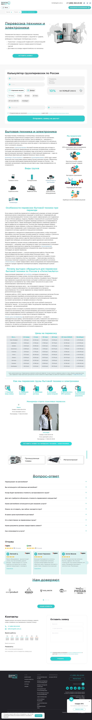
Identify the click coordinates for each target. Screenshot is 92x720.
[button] (43, 599)
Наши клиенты (46, 606)
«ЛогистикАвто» (10, 261)
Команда (27, 681)
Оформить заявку (79, 709)
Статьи (26, 684)
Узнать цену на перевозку (13, 317)
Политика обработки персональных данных (75, 692)
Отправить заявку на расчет (46, 118)
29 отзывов (18, 548)
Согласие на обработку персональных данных (74, 693)
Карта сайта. (82, 698)
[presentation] (5, 562)
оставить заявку (25, 55)
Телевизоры (13, 202)
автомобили (28, 274)
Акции (26, 686)
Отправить (60, 658)
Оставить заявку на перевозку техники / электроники (46, 443)
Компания (27, 677)
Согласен (38, 715)
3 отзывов (39, 548)
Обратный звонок (77, 678)
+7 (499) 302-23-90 (77, 374)
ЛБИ (82, 695)
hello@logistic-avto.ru (57, 3)
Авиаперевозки (42, 696)
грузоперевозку (46, 246)
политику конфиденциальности (34, 113)
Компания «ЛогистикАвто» (14, 157)
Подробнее (9, 568)
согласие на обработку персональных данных (58, 113)
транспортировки (21, 147)
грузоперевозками (37, 157)
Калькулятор (53, 677)
